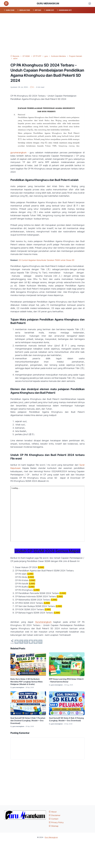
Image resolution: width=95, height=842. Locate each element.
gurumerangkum (18, 152)
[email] (40, 642)
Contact (54, 819)
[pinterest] (35, 642)
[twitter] (21, 642)
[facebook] (16, 642)
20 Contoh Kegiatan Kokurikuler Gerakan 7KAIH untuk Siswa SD (46, 260)
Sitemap (54, 826)
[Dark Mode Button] (89, 3)
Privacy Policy (57, 822)
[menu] (6, 3)
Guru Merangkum (48, 3)
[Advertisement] (47, 34)
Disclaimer (55, 815)
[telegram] (31, 642)
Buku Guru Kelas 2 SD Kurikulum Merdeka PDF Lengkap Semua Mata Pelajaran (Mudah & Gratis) (26, 681)
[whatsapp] (26, 642)
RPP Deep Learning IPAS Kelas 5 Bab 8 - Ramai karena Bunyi (66, 680)
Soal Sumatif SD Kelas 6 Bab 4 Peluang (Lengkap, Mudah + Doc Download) (66, 719)
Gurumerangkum (43, 622)
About (54, 812)
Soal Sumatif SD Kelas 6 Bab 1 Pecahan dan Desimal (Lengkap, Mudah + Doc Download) (27, 720)
